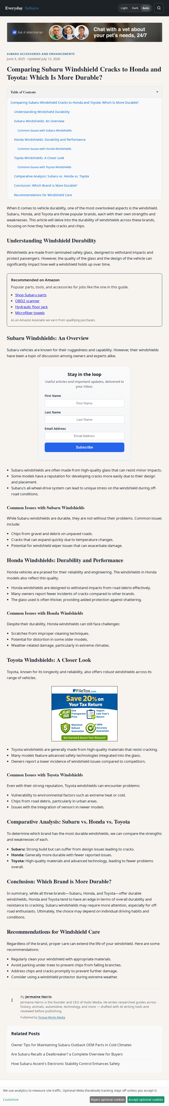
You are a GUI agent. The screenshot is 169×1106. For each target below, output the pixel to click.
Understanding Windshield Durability (42, 112)
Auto (146, 8)
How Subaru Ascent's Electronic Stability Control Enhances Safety (65, 1063)
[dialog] (84, 1096)
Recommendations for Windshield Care (43, 195)
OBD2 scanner (27, 300)
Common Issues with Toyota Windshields (44, 167)
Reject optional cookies (108, 1099)
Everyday (22, 8)
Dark (135, 8)
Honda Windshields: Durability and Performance (50, 139)
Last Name (53, 412)
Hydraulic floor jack (31, 306)
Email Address (55, 428)
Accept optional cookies (146, 1099)
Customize (10, 1099)
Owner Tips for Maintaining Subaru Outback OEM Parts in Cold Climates (71, 1044)
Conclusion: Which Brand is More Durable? (45, 185)
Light (124, 8)
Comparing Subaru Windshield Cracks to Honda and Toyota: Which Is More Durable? (75, 102)
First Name (53, 396)
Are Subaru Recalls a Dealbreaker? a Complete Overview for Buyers (67, 1054)
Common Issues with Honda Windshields (44, 149)
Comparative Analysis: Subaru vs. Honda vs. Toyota (51, 176)
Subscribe (84, 447)
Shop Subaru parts (30, 294)
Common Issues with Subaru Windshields (45, 130)
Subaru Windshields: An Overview (39, 121)
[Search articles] (159, 8)
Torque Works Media (51, 1017)
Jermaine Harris (38, 996)
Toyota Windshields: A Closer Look (39, 158)
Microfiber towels (30, 312)
